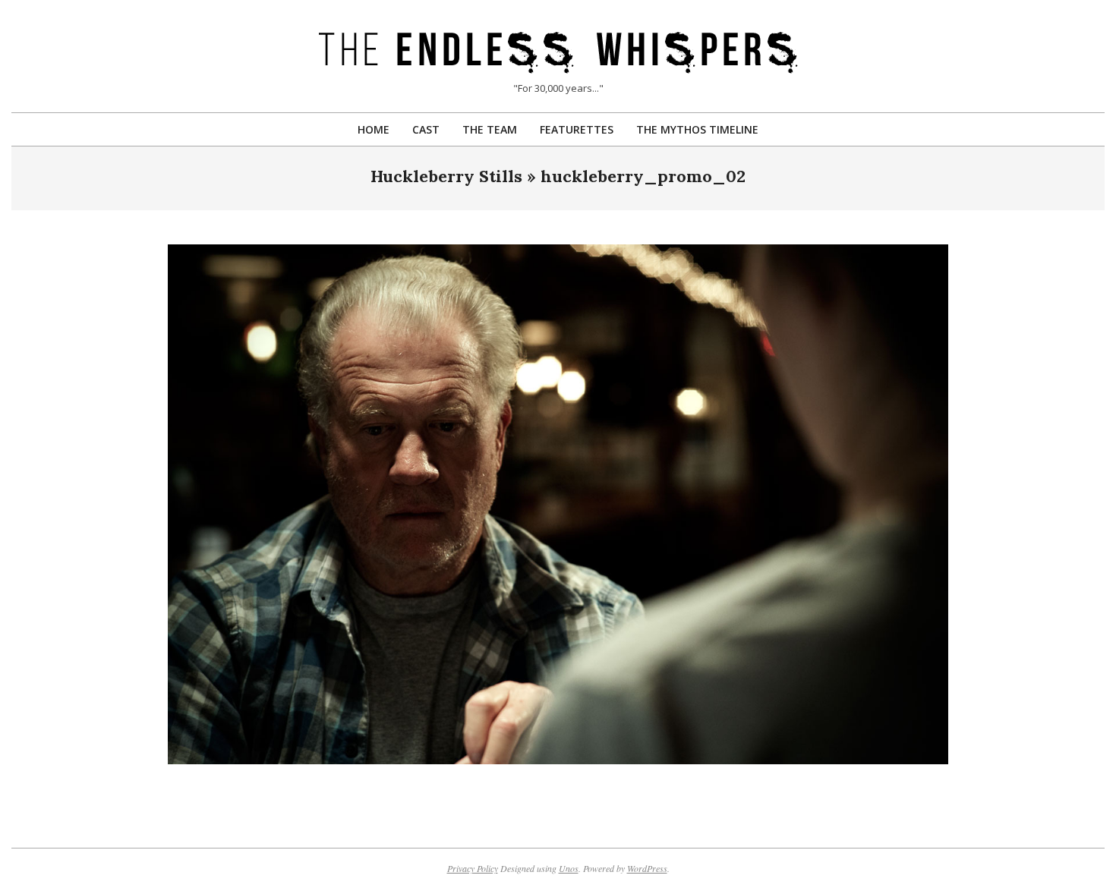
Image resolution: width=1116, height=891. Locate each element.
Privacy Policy (472, 868)
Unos (568, 868)
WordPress (647, 868)
